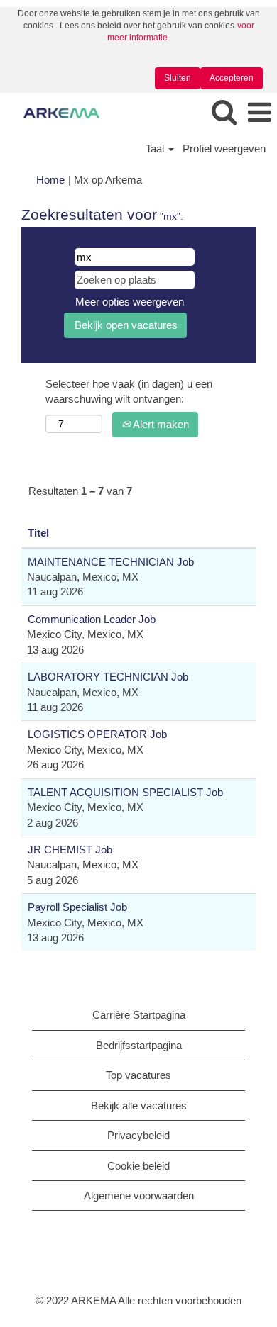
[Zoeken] (223, 112)
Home (50, 180)
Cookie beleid (138, 1166)
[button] (259, 113)
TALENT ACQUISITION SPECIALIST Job (125, 792)
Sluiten (177, 78)
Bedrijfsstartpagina (139, 1045)
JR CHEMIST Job (70, 850)
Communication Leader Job (92, 619)
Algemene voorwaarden (139, 1195)
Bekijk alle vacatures (139, 1105)
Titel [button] (38, 533)
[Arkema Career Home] (56, 112)
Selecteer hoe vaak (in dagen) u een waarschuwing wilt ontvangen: (128, 391)
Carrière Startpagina (138, 1015)
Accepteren (232, 78)
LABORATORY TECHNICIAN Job (108, 677)
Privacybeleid (138, 1135)
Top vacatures (138, 1075)
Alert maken (160, 424)
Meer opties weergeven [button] (129, 302)
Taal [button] (156, 148)
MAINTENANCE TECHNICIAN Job (111, 562)
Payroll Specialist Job (77, 907)
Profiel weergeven (224, 148)
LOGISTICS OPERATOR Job (97, 734)
